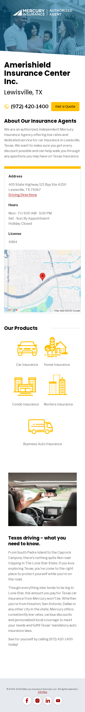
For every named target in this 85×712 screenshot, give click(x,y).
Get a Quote (65, 106)
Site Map (42, 692)
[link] (27, 701)
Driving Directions (22, 195)
